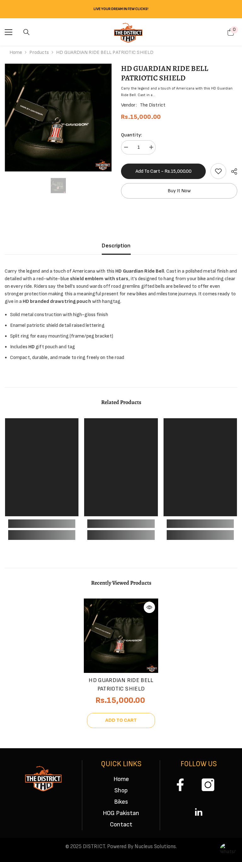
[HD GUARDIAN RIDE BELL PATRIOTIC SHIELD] (121, 636)
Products (39, 52)
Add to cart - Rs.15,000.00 (163, 171)
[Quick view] (149, 607)
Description (116, 245)
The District (152, 105)
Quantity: (131, 135)
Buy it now (179, 191)
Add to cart (121, 720)
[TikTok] (196, 812)
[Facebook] (180, 784)
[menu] (8, 32)
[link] (218, 171)
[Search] (26, 32)
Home (15, 52)
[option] (58, 117)
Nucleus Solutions (155, 846)
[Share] (231, 171)
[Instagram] (208, 784)
